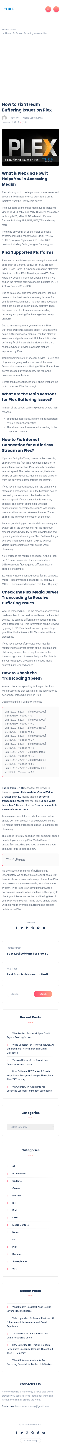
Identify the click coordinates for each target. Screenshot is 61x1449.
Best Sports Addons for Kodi (27, 974)
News (15, 1232)
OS (14, 1239)
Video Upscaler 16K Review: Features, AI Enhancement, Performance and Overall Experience (30, 1048)
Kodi (14, 1210)
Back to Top (32, 1440)
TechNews (14, 118)
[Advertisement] (30, 69)
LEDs (15, 1217)
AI (13, 1166)
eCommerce (19, 1173)
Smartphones (19, 1261)
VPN (14, 1268)
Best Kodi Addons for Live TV (27, 954)
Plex (40, 118)
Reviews (16, 1254)
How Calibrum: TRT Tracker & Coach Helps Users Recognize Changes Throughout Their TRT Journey (30, 1075)
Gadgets (17, 1181)
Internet (16, 1195)
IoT (14, 1202)
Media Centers (30, 118)
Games (16, 1188)
